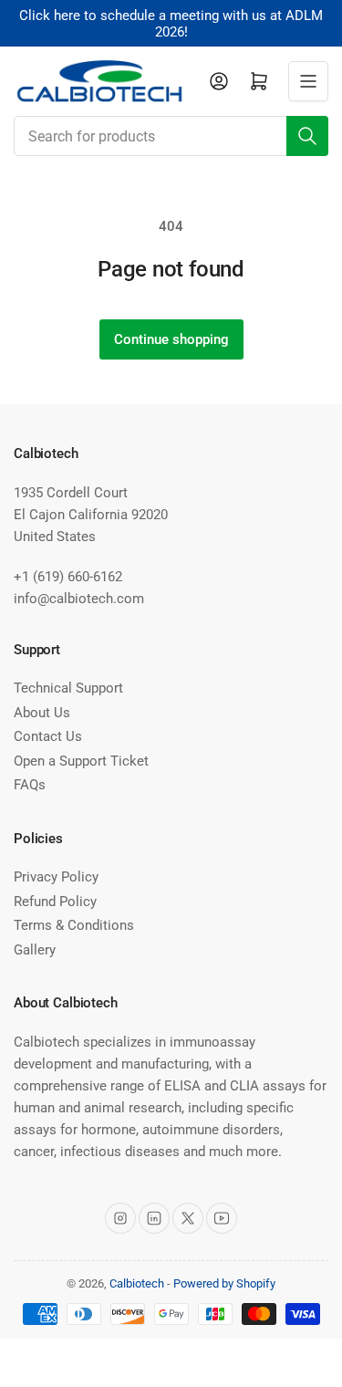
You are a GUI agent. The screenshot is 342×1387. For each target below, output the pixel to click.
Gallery (35, 950)
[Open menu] (308, 81)
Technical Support (68, 688)
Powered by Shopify (224, 1283)
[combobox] (171, 136)
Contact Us (48, 736)
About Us (42, 712)
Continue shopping (171, 339)
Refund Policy (55, 901)
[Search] (307, 136)
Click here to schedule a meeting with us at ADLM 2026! (171, 23)
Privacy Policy (56, 877)
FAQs (30, 785)
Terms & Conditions (74, 925)
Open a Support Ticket (81, 761)
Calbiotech (136, 1283)
